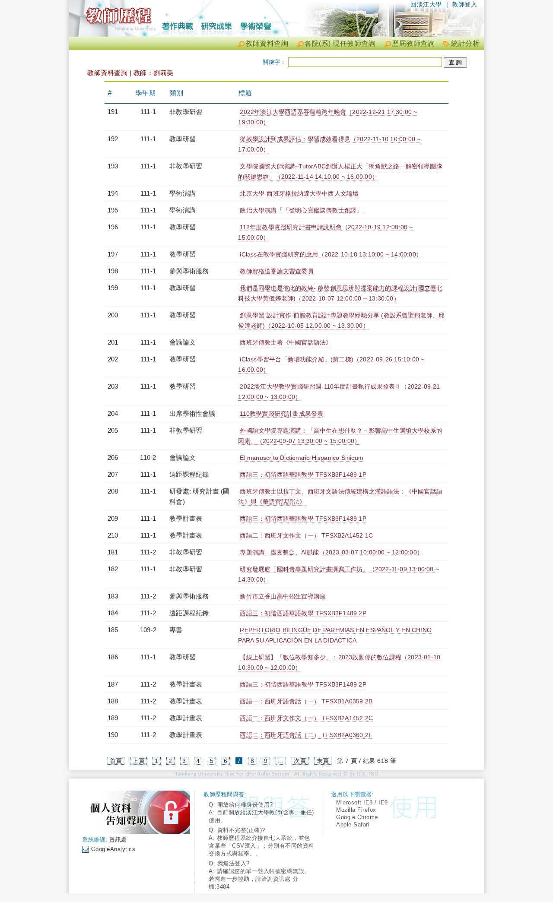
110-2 (148, 457)
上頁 (138, 760)
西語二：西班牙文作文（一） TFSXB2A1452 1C (306, 535)
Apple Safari (352, 824)
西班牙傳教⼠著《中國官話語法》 (286, 342)
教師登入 (464, 4)
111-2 (148, 552)
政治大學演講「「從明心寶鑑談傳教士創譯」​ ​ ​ (303, 210)
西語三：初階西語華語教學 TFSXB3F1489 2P (303, 613)
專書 (175, 629)
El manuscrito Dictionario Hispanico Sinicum (301, 457)
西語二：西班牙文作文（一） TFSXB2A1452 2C (306, 718)
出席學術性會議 (192, 413)
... (281, 760)
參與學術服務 (189, 271)
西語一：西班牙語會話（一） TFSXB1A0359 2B (306, 701)
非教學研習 (185, 111)
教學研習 (182, 138)
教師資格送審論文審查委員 (276, 271)
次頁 (300, 760)
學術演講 (182, 193)
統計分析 (465, 43)
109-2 (148, 629)
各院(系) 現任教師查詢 (340, 43)
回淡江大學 (426, 4)
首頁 (116, 760)
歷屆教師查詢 (413, 43)
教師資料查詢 (266, 43)
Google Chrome (357, 817)
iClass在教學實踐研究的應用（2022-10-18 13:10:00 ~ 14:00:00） (331, 254)
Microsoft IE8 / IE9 (362, 802)
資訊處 (118, 839)
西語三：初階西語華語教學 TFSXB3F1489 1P (303, 474)
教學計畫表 (185, 518)
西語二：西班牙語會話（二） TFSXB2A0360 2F (306, 734)
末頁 (323, 760)
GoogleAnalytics (113, 849)
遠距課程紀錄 (189, 474)
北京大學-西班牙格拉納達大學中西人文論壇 (299, 193)
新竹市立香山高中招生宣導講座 (283, 596)
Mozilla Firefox (356, 810)
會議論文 (182, 342)
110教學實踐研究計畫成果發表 (281, 413)
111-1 (148, 111)
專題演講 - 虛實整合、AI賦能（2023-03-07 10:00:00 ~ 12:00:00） (331, 552)
